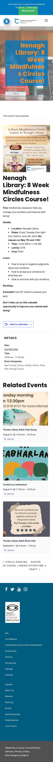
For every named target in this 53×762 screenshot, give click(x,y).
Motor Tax (9, 690)
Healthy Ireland (32, 365)
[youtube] (19, 589)
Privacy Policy (22, 751)
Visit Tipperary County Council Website (26, 4)
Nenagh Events (17, 368)
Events (20, 365)
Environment (10, 651)
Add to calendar (19, 324)
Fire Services (10, 663)
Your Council (11, 726)
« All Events (42, 37)
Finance (8, 657)
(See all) (43, 91)
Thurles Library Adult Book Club (19, 540)
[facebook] (6, 589)
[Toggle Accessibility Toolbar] (6, 21)
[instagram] (25, 589)
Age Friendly (10, 365)
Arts (7, 633)
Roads (8, 708)
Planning (9, 702)
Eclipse (25, 755)
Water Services (11, 720)
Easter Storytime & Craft (38, 565)
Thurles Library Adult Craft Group (20, 429)
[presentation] (25, 409)
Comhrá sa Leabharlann (15, 484)
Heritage (9, 669)
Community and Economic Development (23, 645)
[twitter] (12, 589)
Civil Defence (11, 639)
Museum (9, 696)
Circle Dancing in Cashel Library (16, 563)
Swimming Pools (12, 714)
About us (20, 7)
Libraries (9, 684)
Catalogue (32, 7)
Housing (9, 675)
